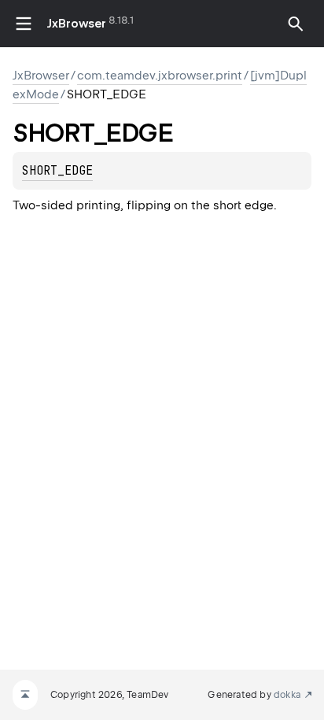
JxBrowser (76, 24)
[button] (295, 23)
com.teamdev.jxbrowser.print (159, 75)
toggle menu (24, 24)
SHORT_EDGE (57, 171)
